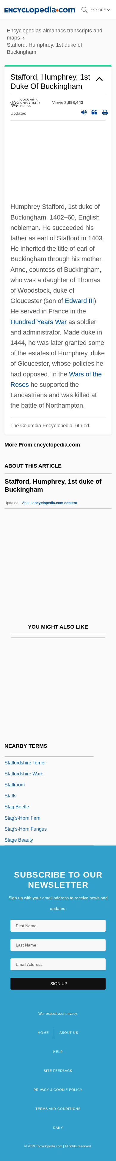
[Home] (39, 9)
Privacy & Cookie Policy (58, 1089)
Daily (58, 1128)
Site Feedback (58, 1070)
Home (43, 1032)
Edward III (79, 301)
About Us (68, 1032)
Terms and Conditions (58, 1108)
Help (57, 1051)
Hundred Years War (38, 322)
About (49, 503)
